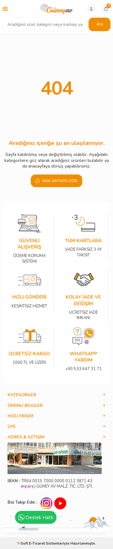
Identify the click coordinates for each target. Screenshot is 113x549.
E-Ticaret (37, 543)
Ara (99, 24)
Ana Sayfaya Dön (59, 180)
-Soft (23, 543)
